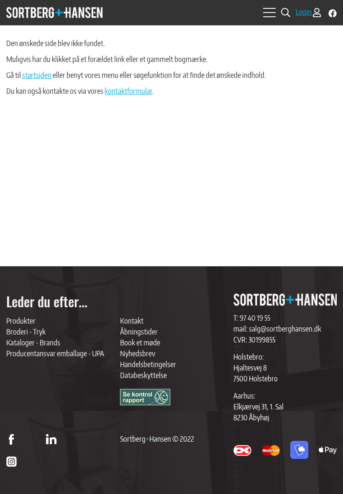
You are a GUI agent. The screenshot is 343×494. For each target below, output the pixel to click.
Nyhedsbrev (137, 353)
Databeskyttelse (143, 375)
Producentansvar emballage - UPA (55, 353)
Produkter (21, 320)
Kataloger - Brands (33, 342)
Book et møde (140, 342)
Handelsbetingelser (148, 364)
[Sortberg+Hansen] (285, 299)
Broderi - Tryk (26, 331)
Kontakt (131, 320)
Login (304, 11)
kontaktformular (128, 90)
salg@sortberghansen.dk (285, 328)
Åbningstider (139, 331)
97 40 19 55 (255, 317)
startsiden (36, 75)
